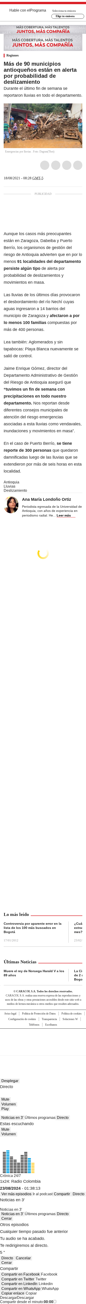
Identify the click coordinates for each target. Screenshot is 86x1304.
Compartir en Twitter (17, 1279)
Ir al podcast (43, 1194)
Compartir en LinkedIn (19, 1284)
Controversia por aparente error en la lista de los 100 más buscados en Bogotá (32, 928)
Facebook (44, 165)
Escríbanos (51, 1024)
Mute (5, 1099)
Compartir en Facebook (20, 1274)
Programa (38, 10)
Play (5, 1109)
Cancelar (23, 1258)
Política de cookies (71, 1013)
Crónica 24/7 (10, 1176)
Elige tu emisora (65, 16)
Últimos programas (40, 1118)
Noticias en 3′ (12, 1118)
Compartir (62, 1194)
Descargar (8, 1298)
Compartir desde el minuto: (26, 1302)
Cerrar (6, 1218)
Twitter (55, 165)
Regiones (12, 55)
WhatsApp (77, 165)
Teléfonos (34, 1024)
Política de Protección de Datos (39, 1013)
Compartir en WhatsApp (20, 1289)
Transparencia (49, 1019)
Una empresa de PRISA (43, 1039)
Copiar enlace (12, 1293)
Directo (63, 1118)
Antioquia (11, 482)
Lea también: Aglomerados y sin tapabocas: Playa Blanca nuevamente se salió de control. (41, 349)
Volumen (8, 1104)
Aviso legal (10, 1013)
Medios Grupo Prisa (43, 1050)
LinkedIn (66, 165)
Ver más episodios (16, 1194)
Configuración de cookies (22, 1019)
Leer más (64, 515)
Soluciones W (70, 1019)
